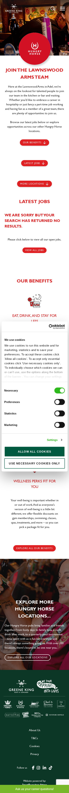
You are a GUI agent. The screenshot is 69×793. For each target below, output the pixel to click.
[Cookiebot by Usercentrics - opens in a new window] (49, 326)
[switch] (59, 402)
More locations (32, 183)
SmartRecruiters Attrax (34, 785)
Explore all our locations (27, 657)
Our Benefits (32, 142)
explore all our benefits (34, 548)
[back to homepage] (13, 8)
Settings (52, 439)
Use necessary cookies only (34, 463)
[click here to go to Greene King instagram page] (38, 767)
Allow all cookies (34, 451)
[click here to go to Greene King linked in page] (44, 767)
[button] (53, 8)
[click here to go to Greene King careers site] (34, 698)
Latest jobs (32, 163)
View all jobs (34, 250)
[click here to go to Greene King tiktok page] (50, 767)
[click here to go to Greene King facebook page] (33, 767)
